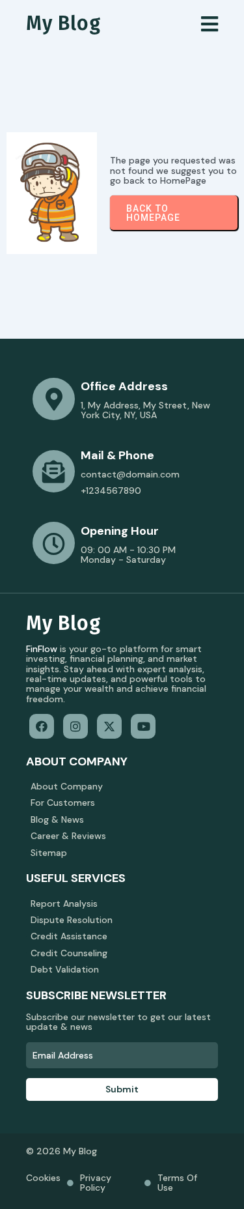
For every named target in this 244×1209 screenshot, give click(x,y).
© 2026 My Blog (61, 1151)
